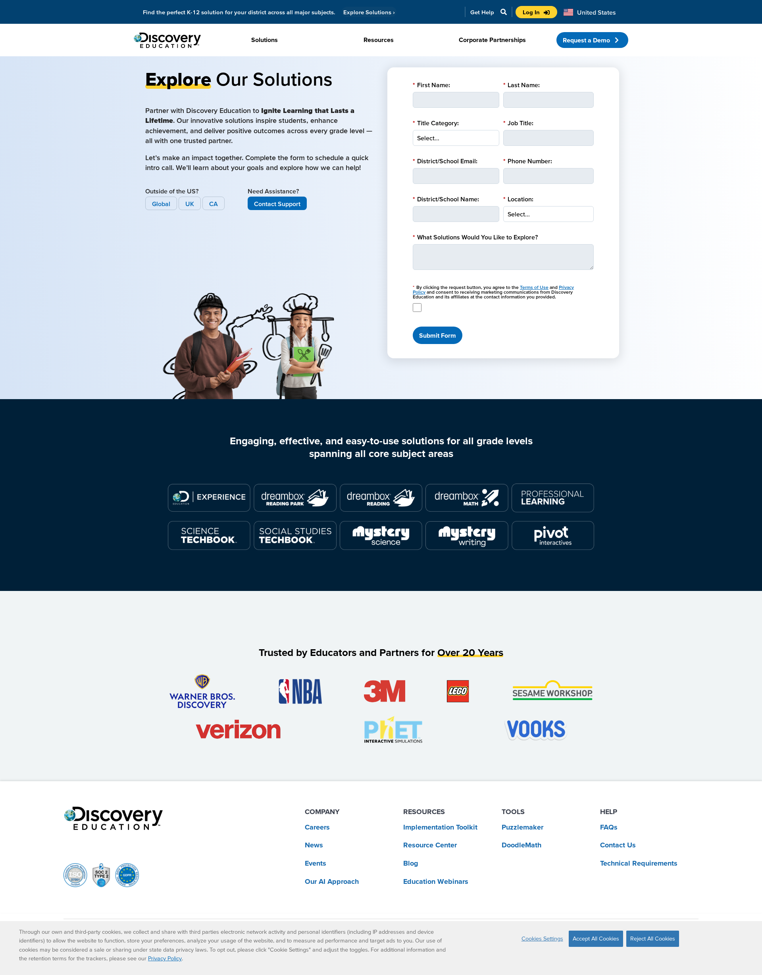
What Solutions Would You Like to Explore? (475, 237)
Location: (518, 199)
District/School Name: (446, 199)
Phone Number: (527, 161)
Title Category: (436, 123)
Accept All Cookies (596, 938)
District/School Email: (445, 161)
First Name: (431, 85)
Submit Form (437, 335)
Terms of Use (534, 287)
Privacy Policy (165, 958)
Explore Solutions (369, 12)
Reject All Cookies (652, 938)
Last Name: (521, 85)
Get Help (482, 12)
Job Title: (518, 123)
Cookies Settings (542, 938)
